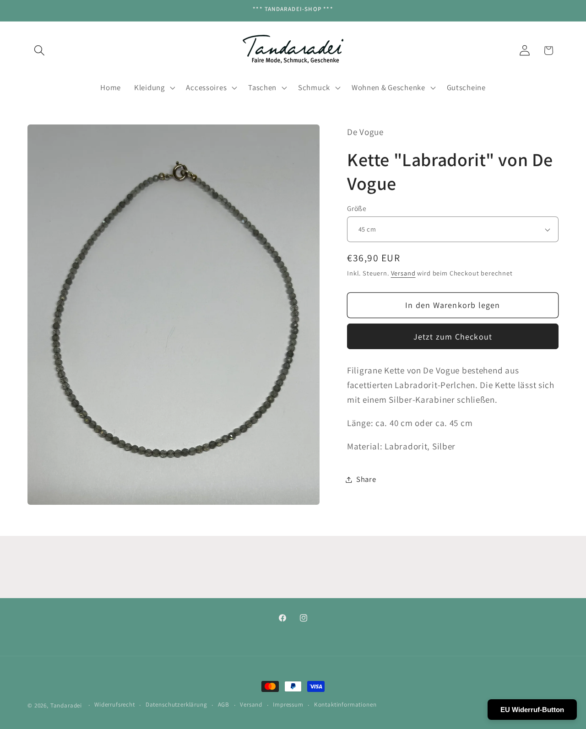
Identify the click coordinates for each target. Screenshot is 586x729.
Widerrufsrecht (114, 705)
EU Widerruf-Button (532, 709)
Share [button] (366, 479)
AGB (224, 705)
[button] (39, 50)
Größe (356, 208)
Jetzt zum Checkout (453, 336)
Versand (403, 273)
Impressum (288, 705)
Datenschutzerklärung (176, 705)
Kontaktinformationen (345, 705)
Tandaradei (66, 705)
